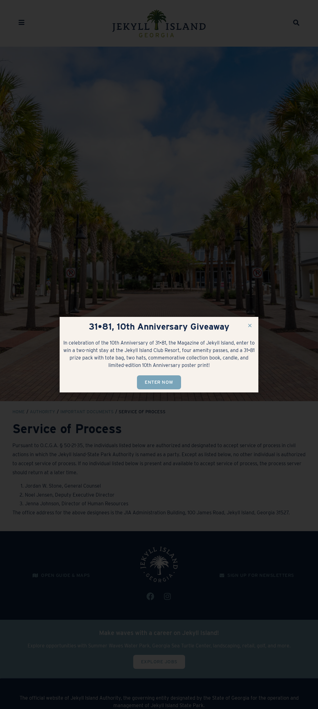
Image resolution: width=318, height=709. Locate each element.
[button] (250, 325)
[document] (159, 354)
